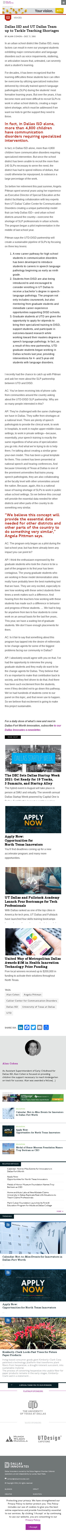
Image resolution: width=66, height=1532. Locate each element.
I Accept (33, 1527)
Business (8, 1489)
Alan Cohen (15, 36)
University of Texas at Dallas (38, 1007)
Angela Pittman (32, 994)
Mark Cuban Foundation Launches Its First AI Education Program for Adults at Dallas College (29, 1204)
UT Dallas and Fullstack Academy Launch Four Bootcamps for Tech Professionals (32, 902)
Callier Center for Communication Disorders (31, 1000)
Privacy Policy (32, 1520)
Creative (8, 1494)
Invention (37, 1494)
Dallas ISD (12, 1007)
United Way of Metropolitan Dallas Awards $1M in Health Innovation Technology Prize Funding (33, 963)
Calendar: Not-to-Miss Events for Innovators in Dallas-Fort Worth (29, 1170)
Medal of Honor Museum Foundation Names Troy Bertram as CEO (30, 1185)
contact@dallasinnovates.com (18, 1479)
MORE (59, 1211)
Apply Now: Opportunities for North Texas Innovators (24, 841)
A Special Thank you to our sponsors (35, 1385)
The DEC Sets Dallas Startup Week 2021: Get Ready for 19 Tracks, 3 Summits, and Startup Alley (32, 779)
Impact (36, 1489)
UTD (9, 1013)
